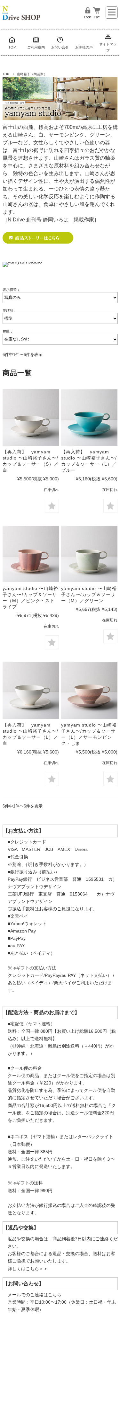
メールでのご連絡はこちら (34, 1294)
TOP (12, 47)
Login (87, 17)
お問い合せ (60, 47)
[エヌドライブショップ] (22, 10)
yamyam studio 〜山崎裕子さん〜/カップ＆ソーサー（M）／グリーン (89, 594)
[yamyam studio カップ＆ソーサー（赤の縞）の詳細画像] (31, 554)
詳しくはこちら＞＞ (28, 1268)
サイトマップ (108, 47)
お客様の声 (84, 47)
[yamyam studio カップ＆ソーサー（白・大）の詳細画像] (31, 690)
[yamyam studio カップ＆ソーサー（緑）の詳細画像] (89, 554)
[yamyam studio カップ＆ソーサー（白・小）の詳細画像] (31, 417)
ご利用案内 (36, 47)
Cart (96, 17)
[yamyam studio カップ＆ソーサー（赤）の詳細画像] (89, 690)
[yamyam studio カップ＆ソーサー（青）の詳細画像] (89, 417)
